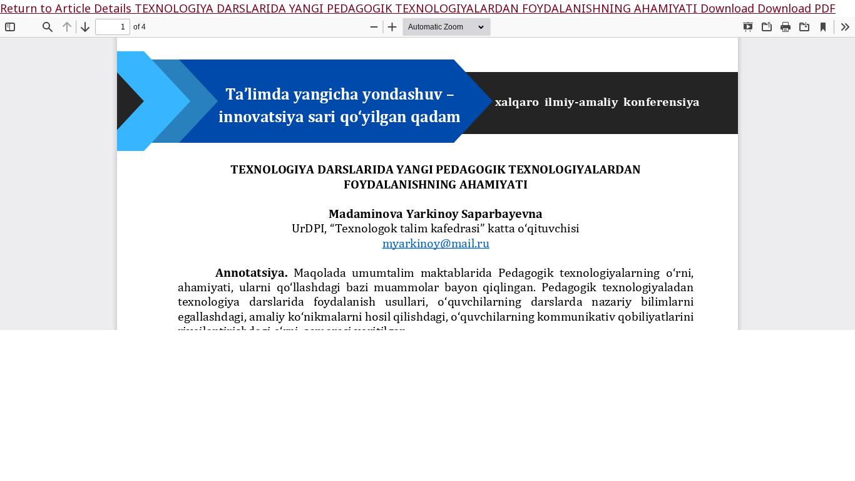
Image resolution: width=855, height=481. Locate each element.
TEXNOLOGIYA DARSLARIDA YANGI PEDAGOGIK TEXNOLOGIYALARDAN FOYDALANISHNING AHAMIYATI (417, 8)
